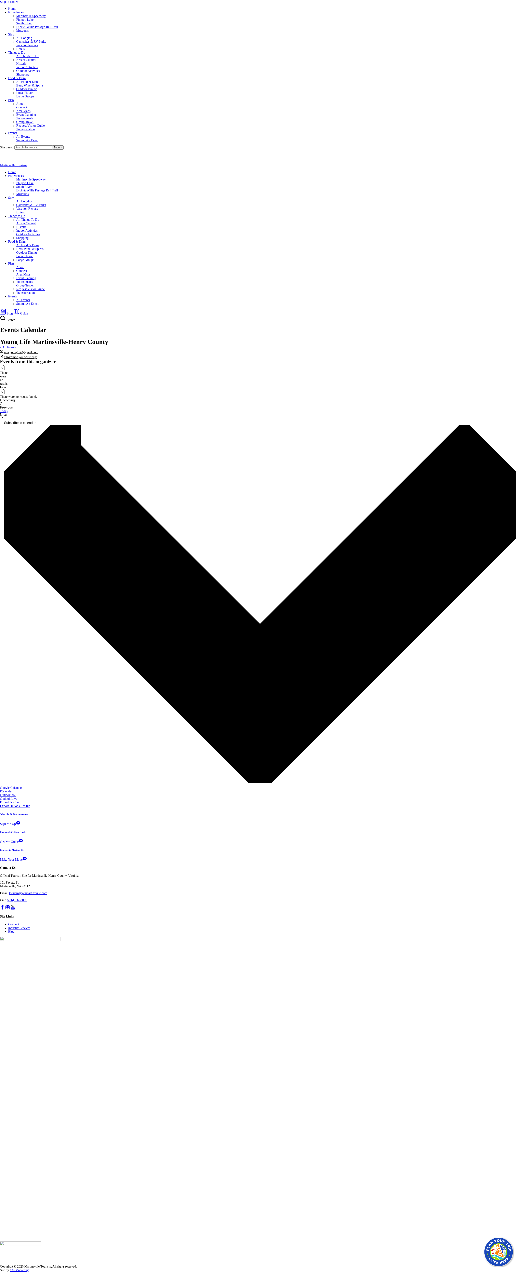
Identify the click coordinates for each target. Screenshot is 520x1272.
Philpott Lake (25, 19)
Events (12, 133)
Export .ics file (9, 802)
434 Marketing (19, 1270)
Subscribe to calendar (20, 423)
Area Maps (23, 111)
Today (4, 411)
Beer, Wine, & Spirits (29, 85)
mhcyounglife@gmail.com (21, 352)
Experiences (16, 12)
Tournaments (24, 118)
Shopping (22, 74)
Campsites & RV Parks (31, 41)
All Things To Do (27, 56)
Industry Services (19, 928)
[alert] (1, 377)
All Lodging (24, 38)
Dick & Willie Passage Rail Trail (37, 27)
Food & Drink (17, 78)
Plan (11, 100)
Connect (21, 107)
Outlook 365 (8, 795)
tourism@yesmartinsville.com (28, 893)
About (20, 103)
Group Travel (25, 122)
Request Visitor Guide (30, 125)
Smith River (24, 23)
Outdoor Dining (26, 89)
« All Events (8, 347)
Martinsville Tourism (13, 165)
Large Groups (25, 96)
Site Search (7, 147)
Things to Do (16, 52)
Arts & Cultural (26, 60)
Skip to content (9, 1)
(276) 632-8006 (17, 900)
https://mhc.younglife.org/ (20, 357)
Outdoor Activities (28, 70)
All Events (23, 136)
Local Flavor (24, 92)
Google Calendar (11, 787)
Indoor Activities (27, 67)
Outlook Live (8, 798)
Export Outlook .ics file (15, 806)
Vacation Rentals (27, 45)
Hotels (20, 49)
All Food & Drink (27, 81)
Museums (22, 30)
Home (12, 8)
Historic (21, 63)
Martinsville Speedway (31, 16)
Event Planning (26, 114)
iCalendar (6, 791)
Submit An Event (27, 140)
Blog (11, 931)
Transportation (25, 129)
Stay (11, 34)
